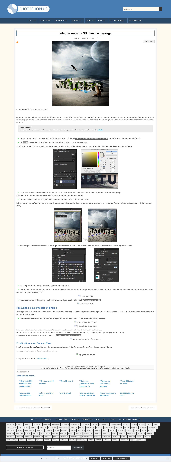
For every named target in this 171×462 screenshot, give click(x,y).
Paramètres (61, 21)
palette (150, 433)
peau (56, 436)
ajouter (28, 424)
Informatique (135, 21)
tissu (72, 439)
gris (105, 430)
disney (143, 427)
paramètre (38, 436)
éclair (115, 439)
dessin (134, 427)
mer (27, 433)
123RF (100, 130)
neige (63, 433)
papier (20, 436)
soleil (22, 439)
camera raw (11, 427)
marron (10, 433)
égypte (133, 439)
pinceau (106, 436)
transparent (81, 439)
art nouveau (104, 424)
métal (55, 433)
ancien (46, 424)
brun (148, 424)
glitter (90, 430)
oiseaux (106, 433)
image (121, 430)
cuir (126, 427)
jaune (129, 430)
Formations (45, 21)
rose (124, 436)
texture (64, 439)
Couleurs (90, 21)
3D (97, 38)
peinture (64, 436)
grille (97, 430)
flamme (64, 430)
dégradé (11, 430)
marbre (151, 430)
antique (65, 424)
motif (36, 433)
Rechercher (78, 447)
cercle (43, 427)
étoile (142, 439)
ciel (81, 427)
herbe (112, 430)
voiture (107, 439)
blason (126, 424)
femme (49, 430)
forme (81, 430)
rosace (116, 436)
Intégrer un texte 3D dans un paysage (85, 33)
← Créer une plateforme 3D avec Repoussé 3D (33, 408)
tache (47, 439)
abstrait (10, 424)
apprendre (75, 424)
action (19, 424)
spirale (31, 439)
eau (19, 430)
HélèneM (77, 38)
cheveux (52, 427)
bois (141, 424)
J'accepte (95, 459)
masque (19, 433)
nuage (79, 433)
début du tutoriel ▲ (42, 358)
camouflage (23, 427)
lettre (137, 430)
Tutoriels (76, 21)
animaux (55, 424)
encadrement (29, 430)
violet (98, 439)
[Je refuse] (169, 459)
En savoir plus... (122, 459)
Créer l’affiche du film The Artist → (142, 408)
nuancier (88, 433)
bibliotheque (116, 424)
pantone (10, 436)
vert (91, 439)
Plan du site (47, 419)
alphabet (37, 424)
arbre (94, 424)
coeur (99, 427)
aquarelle (85, 424)
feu (57, 430)
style (39, 439)
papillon (28, 436)
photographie (87, 436)
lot (144, 430)
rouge (132, 436)
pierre (97, 436)
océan (98, 433)
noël (70, 433)
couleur (118, 427)
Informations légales (129, 419)
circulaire (90, 427)
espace (40, 430)
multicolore (45, 433)
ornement (131, 433)
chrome (73, 427)
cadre (156, 424)
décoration (153, 427)
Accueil (32, 21)
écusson (124, 439)
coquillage (108, 427)
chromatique (63, 427)
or (114, 433)
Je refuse (106, 459)
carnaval (34, 427)
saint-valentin (12, 439)
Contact (112, 419)
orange (121, 433)
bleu (134, 424)
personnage (75, 436)
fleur (73, 430)
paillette (141, 433)
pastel (48, 436)
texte (55, 439)
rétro (139, 436)
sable (147, 436)
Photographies (117, 21)
